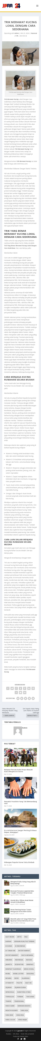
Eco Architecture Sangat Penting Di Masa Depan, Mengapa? (20, 831)
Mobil (7, 974)
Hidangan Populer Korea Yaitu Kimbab (19, 862)
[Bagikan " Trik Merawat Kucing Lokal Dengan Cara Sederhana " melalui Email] (20, 692)
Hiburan (8, 960)
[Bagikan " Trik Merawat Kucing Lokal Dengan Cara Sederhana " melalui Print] (25, 692)
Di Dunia (8, 946)
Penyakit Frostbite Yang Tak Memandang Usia (20, 802)
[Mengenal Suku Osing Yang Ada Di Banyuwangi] (6, 883)
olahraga (25, 978)
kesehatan (19, 964)
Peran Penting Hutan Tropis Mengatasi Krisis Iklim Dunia (21, 910)
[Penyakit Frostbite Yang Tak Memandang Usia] (20, 788)
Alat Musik (9, 937)
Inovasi (29, 960)
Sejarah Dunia (20, 987)
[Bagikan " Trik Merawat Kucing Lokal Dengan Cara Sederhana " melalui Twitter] (12, 688)
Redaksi (8, 1034)
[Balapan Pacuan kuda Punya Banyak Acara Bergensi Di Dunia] (20, 757)
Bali (26, 937)
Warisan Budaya (24, 1006)
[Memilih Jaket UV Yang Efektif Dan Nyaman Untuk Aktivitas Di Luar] (6, 920)
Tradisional (19, 1001)
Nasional (34, 33)
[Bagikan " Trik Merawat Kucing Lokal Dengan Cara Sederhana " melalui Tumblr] (20, 688)
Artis (19, 937)
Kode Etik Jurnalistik (27, 1034)
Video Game (10, 1006)
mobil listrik (18, 974)
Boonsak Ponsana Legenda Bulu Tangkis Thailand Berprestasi (22, 892)
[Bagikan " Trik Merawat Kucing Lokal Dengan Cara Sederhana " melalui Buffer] (33, 688)
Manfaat (30, 964)
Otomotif (22, 904)
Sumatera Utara (23, 992)
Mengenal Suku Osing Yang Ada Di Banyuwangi (23, 883)
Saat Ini (28, 983)
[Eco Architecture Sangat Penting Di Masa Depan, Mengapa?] (20, 818)
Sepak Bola (9, 992)
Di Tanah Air (10, 951)
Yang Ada (24, 1010)
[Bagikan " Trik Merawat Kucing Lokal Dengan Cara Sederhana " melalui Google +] (16, 688)
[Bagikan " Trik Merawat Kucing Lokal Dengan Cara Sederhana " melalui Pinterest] (25, 688)
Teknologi (9, 997)
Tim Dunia (30, 997)
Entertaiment (24, 951)
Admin (17, 33)
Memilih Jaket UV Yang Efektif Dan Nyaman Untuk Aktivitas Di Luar (23, 920)
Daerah (22, 886)
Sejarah (8, 987)
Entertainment (11, 955)
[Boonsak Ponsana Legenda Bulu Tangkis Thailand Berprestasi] (6, 892)
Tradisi (8, 1001)
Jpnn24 (20, 1031)
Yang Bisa (20, 1015)
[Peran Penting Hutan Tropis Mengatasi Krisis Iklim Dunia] (6, 911)
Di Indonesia (20, 946)
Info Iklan (16, 1034)
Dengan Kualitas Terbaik (24, 941)
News (16, 978)
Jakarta (8, 964)
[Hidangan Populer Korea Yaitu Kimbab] (20, 848)
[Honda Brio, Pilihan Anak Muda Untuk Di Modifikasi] (6, 901)
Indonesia (19, 960)
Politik (19, 983)
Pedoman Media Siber (20, 1036)
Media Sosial (29, 969)
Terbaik (20, 997)
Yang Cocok (10, 1020)
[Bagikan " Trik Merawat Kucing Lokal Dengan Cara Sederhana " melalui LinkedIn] (29, 688)
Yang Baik (9, 1015)
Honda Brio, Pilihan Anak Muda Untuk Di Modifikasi (22, 901)
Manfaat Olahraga (13, 969)
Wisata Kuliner (11, 1010)
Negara (8, 978)
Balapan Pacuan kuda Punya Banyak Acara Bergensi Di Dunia (18, 770)
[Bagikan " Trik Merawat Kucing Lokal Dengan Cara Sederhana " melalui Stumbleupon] (16, 692)
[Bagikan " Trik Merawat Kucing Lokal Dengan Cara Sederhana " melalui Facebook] (8, 688)
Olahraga (22, 895)
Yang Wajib (22, 1020)
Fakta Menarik (27, 955)
